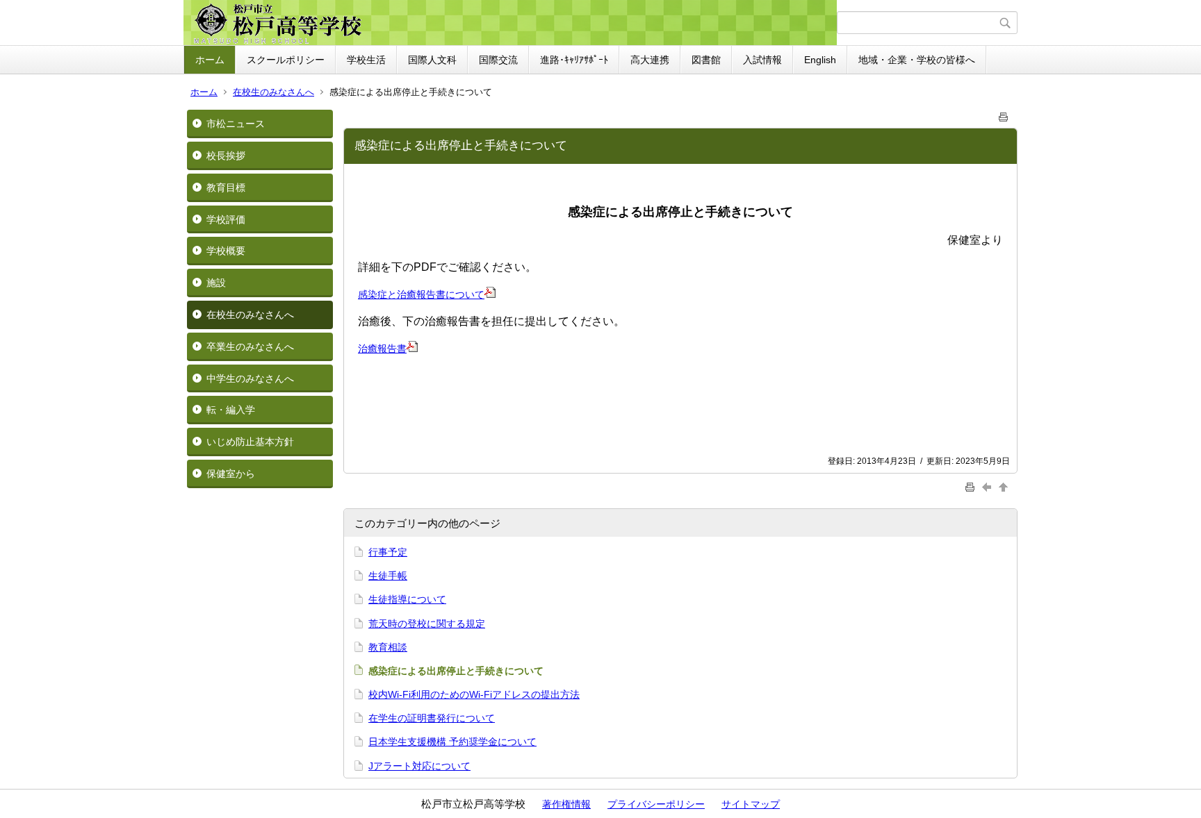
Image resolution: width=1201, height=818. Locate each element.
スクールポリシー (286, 59)
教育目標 (225, 187)
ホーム (209, 59)
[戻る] (988, 486)
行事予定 (387, 552)
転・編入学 (230, 409)
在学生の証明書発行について (431, 718)
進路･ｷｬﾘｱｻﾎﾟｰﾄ (574, 59)
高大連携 (649, 59)
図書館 (706, 59)
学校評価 (225, 219)
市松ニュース (235, 123)
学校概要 (225, 250)
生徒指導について (407, 599)
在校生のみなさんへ (273, 92)
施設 (216, 282)
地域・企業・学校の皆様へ (916, 59)
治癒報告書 (382, 348)
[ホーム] (512, 23)
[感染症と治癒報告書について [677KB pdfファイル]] (490, 294)
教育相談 (387, 647)
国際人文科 (432, 59)
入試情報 (762, 59)
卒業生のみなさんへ (250, 346)
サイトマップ (750, 804)
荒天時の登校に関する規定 (426, 623)
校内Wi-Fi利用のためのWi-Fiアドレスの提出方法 (474, 694)
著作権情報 (566, 804)
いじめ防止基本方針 (250, 441)
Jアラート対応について (419, 765)
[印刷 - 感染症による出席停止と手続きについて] (1004, 114)
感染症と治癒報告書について (421, 294)
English (820, 59)
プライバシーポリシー (656, 804)
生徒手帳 (387, 575)
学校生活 (366, 59)
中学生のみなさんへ (250, 378)
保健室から (230, 473)
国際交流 (498, 59)
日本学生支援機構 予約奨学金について (452, 741)
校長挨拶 (225, 155)
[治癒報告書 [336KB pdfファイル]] (412, 348)
